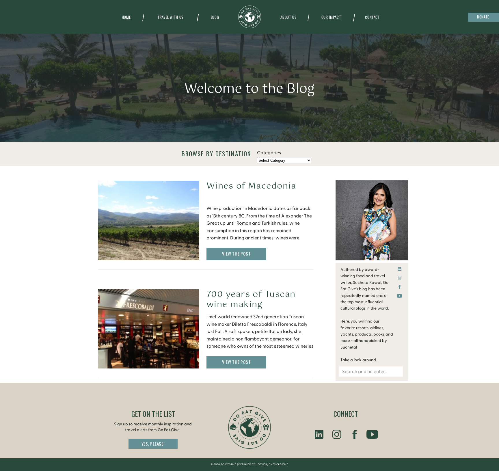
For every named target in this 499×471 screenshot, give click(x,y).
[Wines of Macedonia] (148, 220)
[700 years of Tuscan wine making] (148, 328)
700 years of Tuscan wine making (251, 299)
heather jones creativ (271, 465)
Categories (269, 153)
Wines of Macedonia (251, 186)
